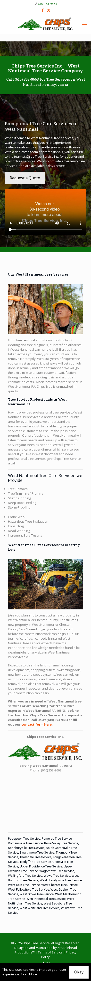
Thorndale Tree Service (35, 857)
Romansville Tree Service (25, 843)
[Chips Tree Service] (45, 24)
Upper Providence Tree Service (41, 866)
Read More (29, 974)
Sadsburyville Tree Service (26, 848)
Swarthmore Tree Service (37, 852)
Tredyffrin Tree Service (35, 862)
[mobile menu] (84, 24)
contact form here (36, 724)
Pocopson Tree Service (24, 838)
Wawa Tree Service (57, 875)
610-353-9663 (47, 3)
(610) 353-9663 (27, 79)
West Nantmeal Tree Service (46, 899)
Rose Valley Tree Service (61, 843)
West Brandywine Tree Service (61, 880)
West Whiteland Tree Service (39, 908)
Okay (78, 972)
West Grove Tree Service (37, 894)
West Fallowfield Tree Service (28, 889)
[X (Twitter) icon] (48, 10)
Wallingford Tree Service (25, 875)
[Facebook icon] (42, 10)
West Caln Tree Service (24, 885)
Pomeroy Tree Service (57, 838)
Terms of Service (50, 952)
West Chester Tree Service (59, 885)
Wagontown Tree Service (56, 871)
